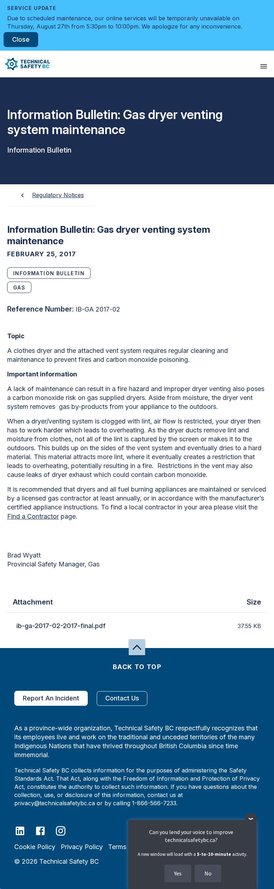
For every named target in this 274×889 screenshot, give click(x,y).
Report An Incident (51, 698)
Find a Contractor (33, 516)
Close (21, 39)
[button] (25, 64)
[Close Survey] (251, 819)
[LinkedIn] (24, 830)
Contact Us (122, 698)
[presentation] (263, 66)
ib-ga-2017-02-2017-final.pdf (61, 626)
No (208, 873)
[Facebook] (45, 830)
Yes (178, 873)
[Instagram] (65, 830)
